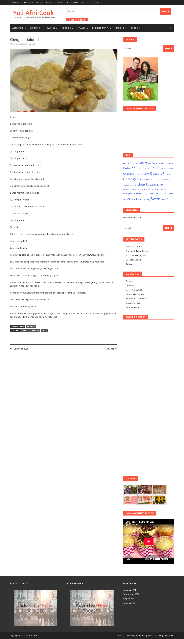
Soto (171, 194)
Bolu (149, 163)
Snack (159, 194)
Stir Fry (147, 199)
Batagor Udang (133, 259)
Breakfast (163, 163)
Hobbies (49, 2)
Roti (135, 193)
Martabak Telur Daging (137, 250)
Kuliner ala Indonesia (136, 298)
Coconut (169, 168)
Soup (125, 199)
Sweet (156, 198)
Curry (147, 173)
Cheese (138, 168)
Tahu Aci (109, 348)
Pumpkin (128, 193)
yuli (33, 44)
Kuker (159, 185)
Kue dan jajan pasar (135, 294)
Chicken (147, 168)
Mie (149, 190)
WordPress (140, 635)
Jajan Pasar (165, 179)
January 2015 (129, 603)
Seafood (153, 194)
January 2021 (129, 589)
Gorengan (34, 330)
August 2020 (129, 598)
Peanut (154, 189)
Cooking (27, 2)
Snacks (165, 193)
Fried (24, 330)
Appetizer (129, 163)
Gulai (147, 179)
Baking (38, 2)
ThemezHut (169, 635)
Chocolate (159, 168)
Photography (72, 2)
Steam (139, 199)
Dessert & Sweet (134, 289)
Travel (59, 2)
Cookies (128, 173)
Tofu (44, 330)
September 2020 (131, 594)
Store (95, 2)
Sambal (141, 194)
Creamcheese (138, 174)
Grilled (142, 179)
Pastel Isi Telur (133, 246)
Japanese (126, 185)
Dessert (156, 173)
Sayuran (147, 194)
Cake (171, 163)
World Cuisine (132, 307)
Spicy (131, 199)
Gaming (85, 2)
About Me (16, 2)
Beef (144, 163)
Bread (155, 163)
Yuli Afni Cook (33, 12)
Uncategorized (133, 302)
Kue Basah (147, 184)
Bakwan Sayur (21, 348)
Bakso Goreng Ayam (136, 255)
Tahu (164, 199)
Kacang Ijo (134, 185)
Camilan (129, 168)
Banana (138, 163)
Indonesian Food (155, 180)
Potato (162, 189)
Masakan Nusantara (135, 189)
